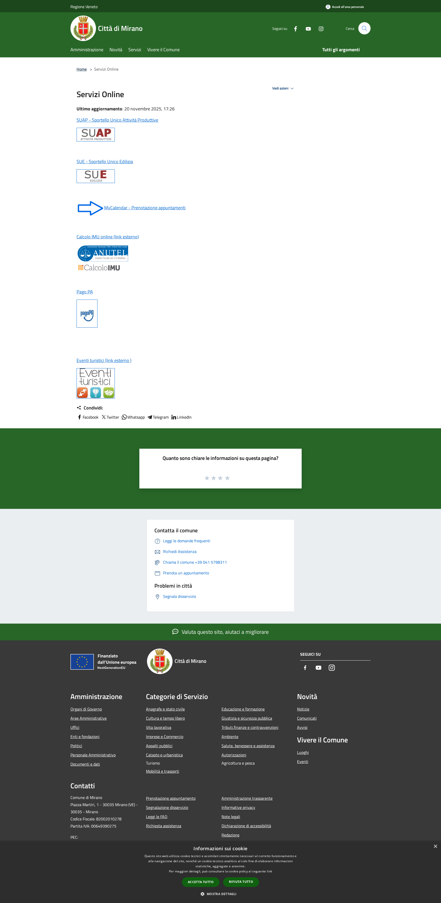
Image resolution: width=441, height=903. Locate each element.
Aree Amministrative (88, 718)
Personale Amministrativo (93, 755)
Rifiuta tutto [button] (241, 882)
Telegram (161, 417)
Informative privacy (238, 807)
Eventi (302, 761)
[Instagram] (319, 28)
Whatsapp (136, 417)
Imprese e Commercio (164, 736)
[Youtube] (306, 28)
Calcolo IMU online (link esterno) (108, 236)
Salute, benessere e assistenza (248, 746)
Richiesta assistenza (163, 826)
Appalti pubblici (159, 746)
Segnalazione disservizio (167, 807)
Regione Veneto (83, 7)
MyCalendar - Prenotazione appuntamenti (145, 207)
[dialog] (220, 872)
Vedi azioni (280, 88)
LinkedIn (184, 417)
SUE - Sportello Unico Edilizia (105, 161)
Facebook (91, 417)
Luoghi (303, 752)
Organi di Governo (86, 709)
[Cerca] (364, 28)
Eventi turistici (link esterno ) (104, 360)
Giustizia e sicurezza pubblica (247, 718)
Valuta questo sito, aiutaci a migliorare (224, 632)
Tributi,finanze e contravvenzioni (250, 727)
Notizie (303, 709)
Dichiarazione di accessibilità (246, 826)
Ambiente (230, 736)
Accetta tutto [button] (201, 882)
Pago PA (85, 291)
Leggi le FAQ (156, 817)
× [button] (435, 846)
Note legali (231, 817)
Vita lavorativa (158, 727)
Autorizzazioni (234, 755)
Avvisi (302, 727)
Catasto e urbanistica (164, 755)
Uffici (74, 727)
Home (82, 69)
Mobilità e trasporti (162, 771)
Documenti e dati (85, 764)
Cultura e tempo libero (165, 718)
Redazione (230, 835)
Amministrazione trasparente (247, 798)
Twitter (113, 417)
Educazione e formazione (243, 709)
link (269, 871)
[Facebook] (293, 28)
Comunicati (307, 718)
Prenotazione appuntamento (170, 798)
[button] (220, 894)
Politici (76, 746)
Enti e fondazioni (85, 736)
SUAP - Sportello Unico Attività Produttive (117, 120)
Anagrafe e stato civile (165, 709)
